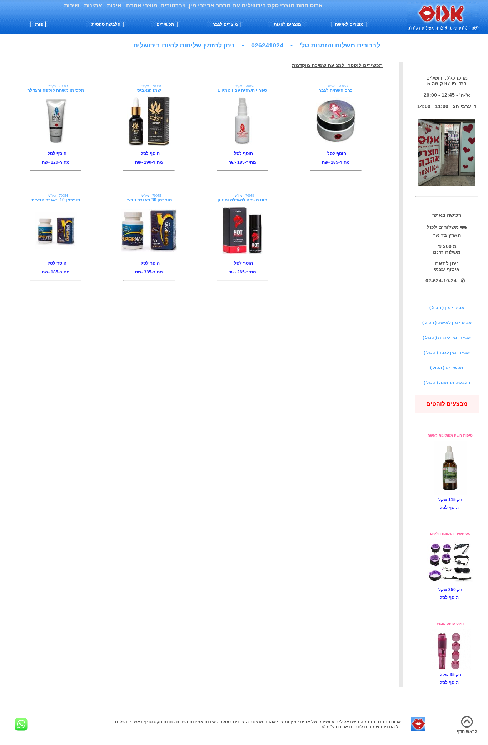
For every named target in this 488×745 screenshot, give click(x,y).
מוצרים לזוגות (288, 24)
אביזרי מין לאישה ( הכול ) (447, 322)
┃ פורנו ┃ (38, 24)
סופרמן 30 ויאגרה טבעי (149, 199)
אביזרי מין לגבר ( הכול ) (447, 352)
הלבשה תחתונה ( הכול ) (447, 382)
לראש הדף (467, 731)
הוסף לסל (55, 153)
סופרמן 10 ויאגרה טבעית (55, 199)
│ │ (106, 24)
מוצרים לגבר (226, 24)
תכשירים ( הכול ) (446, 367)
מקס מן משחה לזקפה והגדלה (55, 90)
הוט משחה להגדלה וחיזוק (242, 199)
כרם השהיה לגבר (336, 90)
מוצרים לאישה (350, 24)
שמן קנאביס (149, 90)
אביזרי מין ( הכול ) (446, 307)
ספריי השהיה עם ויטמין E (242, 90)
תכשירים (165, 24)
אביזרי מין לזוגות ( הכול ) (447, 337)
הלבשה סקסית (106, 24)
